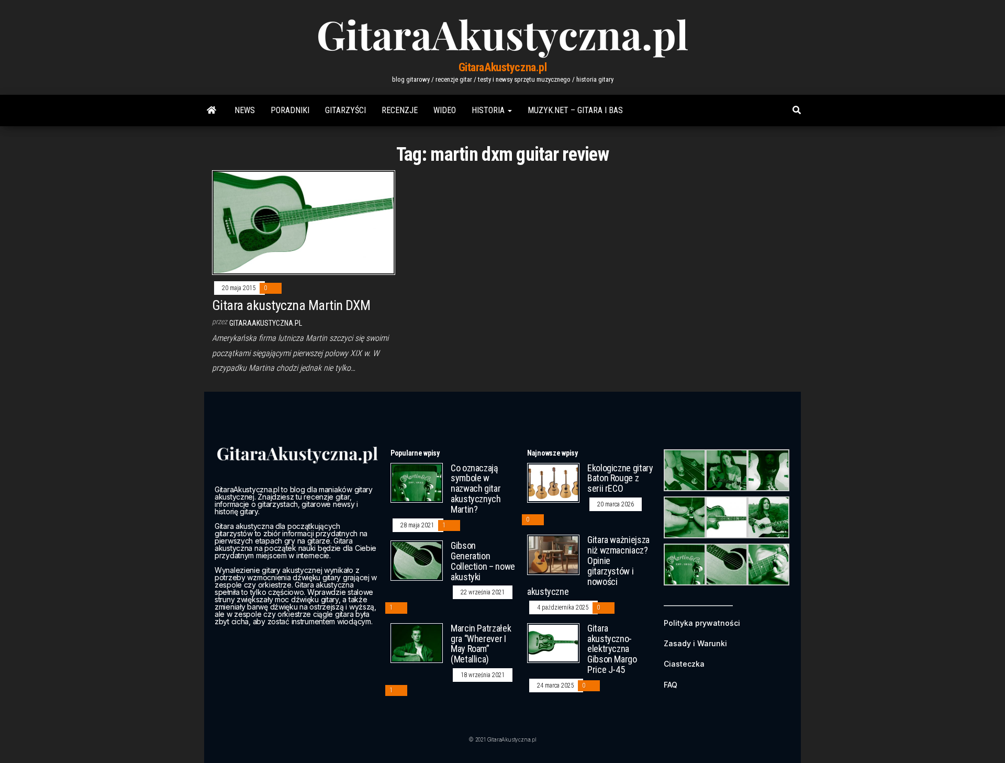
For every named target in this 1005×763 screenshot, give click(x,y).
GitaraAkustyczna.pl (503, 67)
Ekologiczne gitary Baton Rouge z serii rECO (620, 478)
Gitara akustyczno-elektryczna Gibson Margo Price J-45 (612, 649)
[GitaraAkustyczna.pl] (211, 110)
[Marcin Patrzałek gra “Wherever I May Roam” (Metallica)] (416, 642)
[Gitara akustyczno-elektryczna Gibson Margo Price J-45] (553, 642)
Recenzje (400, 110)
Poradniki (290, 110)
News (244, 110)
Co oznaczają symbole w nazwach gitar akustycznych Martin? (476, 488)
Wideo (444, 110)
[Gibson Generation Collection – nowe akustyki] (416, 560)
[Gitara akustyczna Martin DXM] (303, 222)
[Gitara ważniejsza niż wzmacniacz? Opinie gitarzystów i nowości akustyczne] (553, 554)
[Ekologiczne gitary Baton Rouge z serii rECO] (553, 482)
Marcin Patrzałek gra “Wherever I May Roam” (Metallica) (481, 644)
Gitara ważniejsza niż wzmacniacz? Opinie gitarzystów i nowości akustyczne (588, 565)
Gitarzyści (345, 110)
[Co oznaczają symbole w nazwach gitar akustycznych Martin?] (416, 482)
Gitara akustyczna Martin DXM (291, 305)
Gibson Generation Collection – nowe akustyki (483, 561)
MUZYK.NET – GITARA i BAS (575, 110)
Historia (489, 110)
